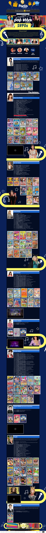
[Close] (45, 531)
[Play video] (15, 150)
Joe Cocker (23, 509)
